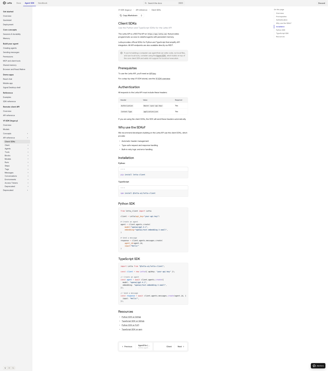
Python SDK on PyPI (130, 325)
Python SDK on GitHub (131, 317)
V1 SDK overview (163, 78)
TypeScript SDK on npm (132, 329)
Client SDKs (156, 10)
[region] (153, 284)
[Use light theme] (9, 367)
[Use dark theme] (13, 367)
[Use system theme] (5, 367)
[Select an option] (141, 15)
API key (152, 73)
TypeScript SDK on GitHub (133, 321)
